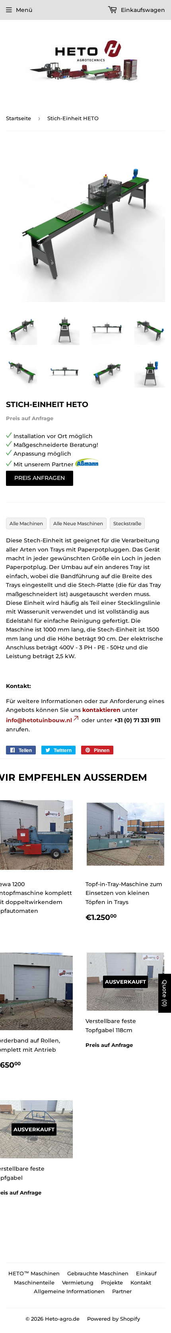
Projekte (112, 1282)
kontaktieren (101, 709)
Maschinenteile (34, 1282)
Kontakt (140, 1282)
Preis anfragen (39, 477)
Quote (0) (164, 993)
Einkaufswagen (142, 10)
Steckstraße (127, 523)
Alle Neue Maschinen (78, 523)
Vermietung (77, 1282)
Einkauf (146, 1273)
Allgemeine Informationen (69, 1291)
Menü (24, 10)
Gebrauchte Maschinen (97, 1273)
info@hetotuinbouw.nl (39, 720)
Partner (122, 1291)
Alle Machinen (26, 523)
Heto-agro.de (62, 1318)
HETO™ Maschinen (34, 1273)
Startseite (18, 118)
